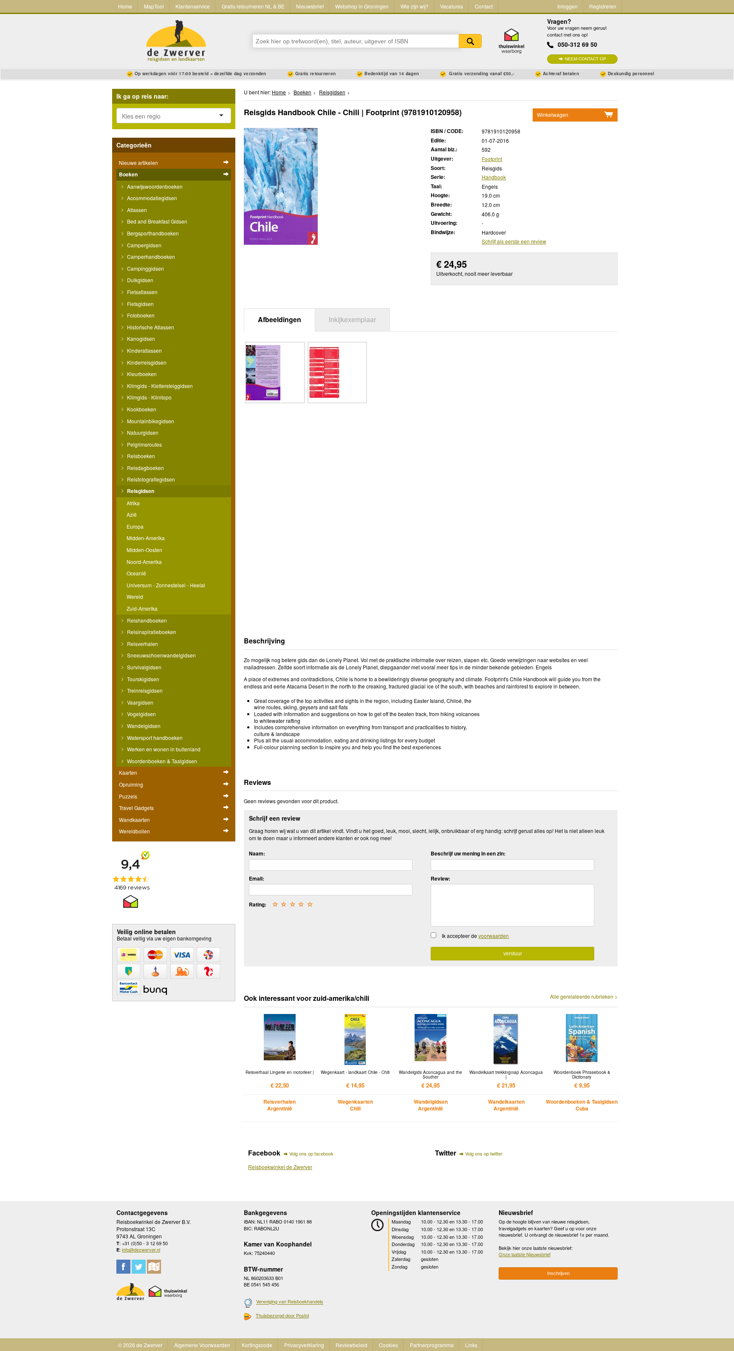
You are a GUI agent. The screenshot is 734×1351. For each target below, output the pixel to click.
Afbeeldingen (279, 319)
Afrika (133, 503)
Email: (256, 878)
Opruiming (131, 784)
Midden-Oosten (144, 549)
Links (471, 1344)
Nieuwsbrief (310, 6)
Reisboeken (140, 455)
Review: (440, 878)
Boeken (128, 174)
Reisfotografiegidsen (150, 479)
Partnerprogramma (432, 1344)
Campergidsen (143, 245)
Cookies (388, 1344)
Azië (132, 514)
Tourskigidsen (142, 679)
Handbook (494, 177)
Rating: (257, 904)
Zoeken (470, 41)
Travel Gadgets (136, 807)
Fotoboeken (140, 315)
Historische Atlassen (150, 327)
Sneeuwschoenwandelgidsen (161, 655)
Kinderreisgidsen (146, 362)
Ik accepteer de (475, 935)
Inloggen (567, 6)
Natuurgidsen (142, 432)
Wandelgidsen (143, 725)
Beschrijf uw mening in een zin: (468, 853)
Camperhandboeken (150, 256)
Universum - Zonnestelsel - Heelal (166, 585)
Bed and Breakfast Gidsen (156, 221)
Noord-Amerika (144, 561)
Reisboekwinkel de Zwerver (280, 1166)
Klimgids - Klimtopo (149, 397)
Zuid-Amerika (142, 608)
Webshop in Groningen (362, 6)
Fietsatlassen (142, 291)
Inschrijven (558, 1273)
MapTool (154, 6)
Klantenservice (192, 6)
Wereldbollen (134, 831)
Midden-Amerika (146, 537)
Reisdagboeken (145, 467)
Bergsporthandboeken (152, 233)
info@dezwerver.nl (141, 1249)
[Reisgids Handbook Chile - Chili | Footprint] (281, 185)
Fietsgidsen (140, 303)
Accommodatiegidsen (151, 197)
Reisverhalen (142, 643)
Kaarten (128, 772)
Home (125, 6)
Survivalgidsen (143, 667)
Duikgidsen (139, 279)
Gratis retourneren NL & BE (253, 6)
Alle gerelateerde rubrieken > (584, 996)
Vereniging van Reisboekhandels (289, 1301)
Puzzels (128, 796)
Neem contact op (585, 59)
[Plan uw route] (154, 1267)
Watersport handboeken (154, 737)
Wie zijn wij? (415, 6)
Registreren (602, 6)
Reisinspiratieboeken (151, 631)
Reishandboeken (146, 620)
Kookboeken (141, 409)
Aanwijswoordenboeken (154, 186)
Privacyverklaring (304, 1344)
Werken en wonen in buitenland (163, 749)
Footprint (492, 158)
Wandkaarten (134, 819)
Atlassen (136, 209)
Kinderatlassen (144, 350)
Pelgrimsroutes (144, 444)
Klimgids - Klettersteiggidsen (159, 385)
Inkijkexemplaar (352, 319)
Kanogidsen (140, 338)
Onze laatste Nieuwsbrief (524, 1254)
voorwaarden (493, 935)
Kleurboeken (141, 373)
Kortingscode (257, 1344)
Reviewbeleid (351, 1344)
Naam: (257, 853)
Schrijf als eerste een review (514, 241)
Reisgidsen (140, 491)
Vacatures (451, 6)
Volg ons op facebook (311, 1153)
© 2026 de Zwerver (140, 1344)
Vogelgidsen (141, 713)
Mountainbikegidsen (150, 421)
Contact (484, 6)
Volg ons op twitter (484, 1153)
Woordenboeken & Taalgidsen (161, 761)
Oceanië (136, 573)
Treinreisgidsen (144, 690)
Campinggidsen (145, 268)
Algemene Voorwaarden (202, 1344)
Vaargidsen (139, 702)
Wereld (135, 596)
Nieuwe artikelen (138, 162)
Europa (135, 526)
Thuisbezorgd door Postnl (282, 1315)
